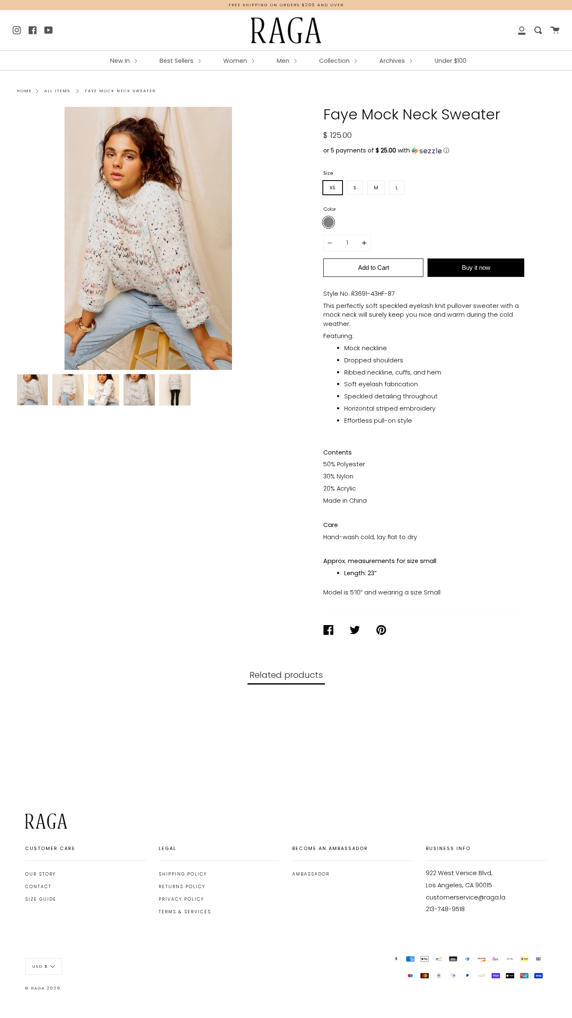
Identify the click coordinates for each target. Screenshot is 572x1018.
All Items (57, 90)
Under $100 (450, 61)
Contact (38, 887)
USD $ (40, 966)
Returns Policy (182, 887)
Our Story (40, 874)
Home (24, 90)
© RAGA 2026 (42, 988)
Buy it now (476, 267)
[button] (423, 150)
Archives (393, 61)
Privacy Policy (181, 899)
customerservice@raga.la (465, 897)
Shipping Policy (183, 874)
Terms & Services (185, 912)
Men (284, 61)
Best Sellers (177, 61)
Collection (335, 61)
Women (236, 61)
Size (328, 173)
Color (329, 209)
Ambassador (311, 874)
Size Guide (41, 899)
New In (120, 61)
